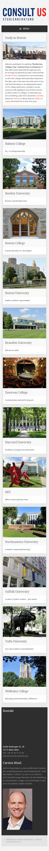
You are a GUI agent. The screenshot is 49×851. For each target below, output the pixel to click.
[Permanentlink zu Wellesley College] (24, 671)
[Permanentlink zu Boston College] (24, 223)
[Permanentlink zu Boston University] (24, 273)
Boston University (17, 293)
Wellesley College (16, 691)
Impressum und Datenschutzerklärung (20, 839)
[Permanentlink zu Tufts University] (24, 621)
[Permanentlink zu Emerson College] (24, 373)
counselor (39, 96)
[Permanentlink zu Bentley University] (24, 173)
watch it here (12, 76)
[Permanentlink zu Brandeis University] (24, 323)
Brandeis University (18, 342)
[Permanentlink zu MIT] (24, 472)
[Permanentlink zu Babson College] (24, 124)
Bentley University (17, 193)
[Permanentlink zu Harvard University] (24, 422)
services (16, 99)
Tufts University (16, 641)
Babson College (15, 143)
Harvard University (18, 442)
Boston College (15, 243)
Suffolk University (17, 591)
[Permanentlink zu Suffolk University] (24, 572)
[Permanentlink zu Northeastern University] (24, 522)
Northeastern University (21, 542)
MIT (8, 492)
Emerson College (16, 392)
